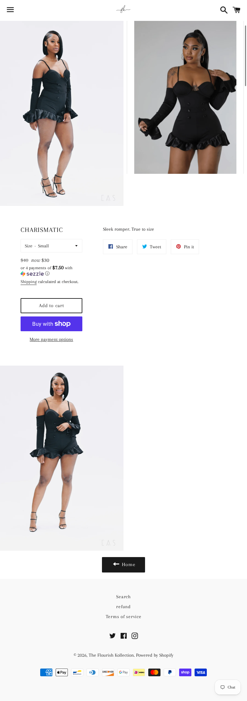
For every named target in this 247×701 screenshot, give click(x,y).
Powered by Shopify (154, 655)
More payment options (51, 339)
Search (123, 596)
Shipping (29, 281)
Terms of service (124, 616)
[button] (51, 271)
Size (28, 245)
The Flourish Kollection (111, 655)
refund (123, 606)
